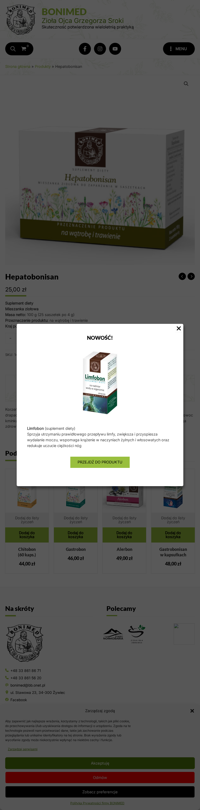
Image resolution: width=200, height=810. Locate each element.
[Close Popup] (179, 328)
